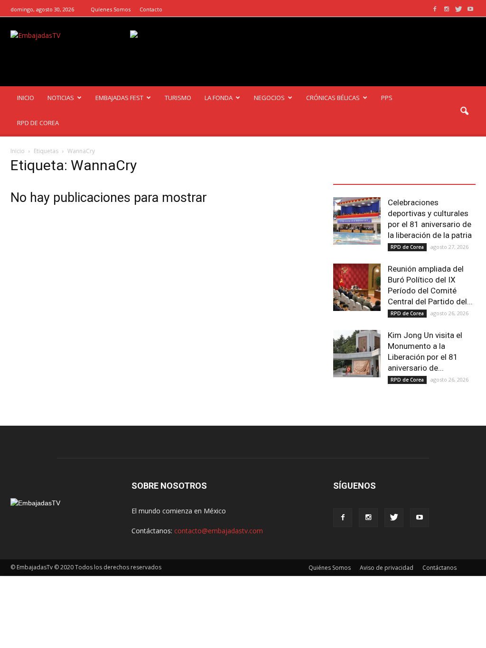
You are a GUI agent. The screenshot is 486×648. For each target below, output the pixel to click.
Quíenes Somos (111, 9)
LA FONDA (219, 97)
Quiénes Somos (329, 568)
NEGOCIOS (269, 97)
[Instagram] (446, 9)
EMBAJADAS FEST (119, 97)
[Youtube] (470, 9)
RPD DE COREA (38, 123)
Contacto (151, 9)
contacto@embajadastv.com (218, 530)
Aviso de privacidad (386, 568)
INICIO (25, 97)
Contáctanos (439, 568)
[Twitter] (458, 9)
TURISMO (178, 97)
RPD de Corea (407, 247)
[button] (464, 111)
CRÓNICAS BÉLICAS (333, 97)
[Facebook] (435, 9)
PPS (387, 97)
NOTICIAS (60, 97)
